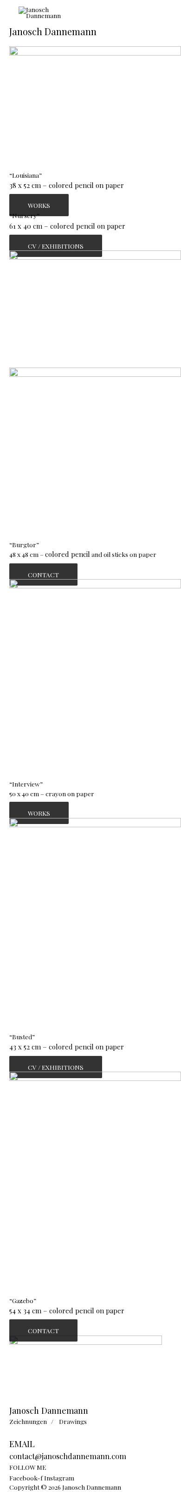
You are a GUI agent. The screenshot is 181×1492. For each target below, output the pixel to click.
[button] (39, 205)
